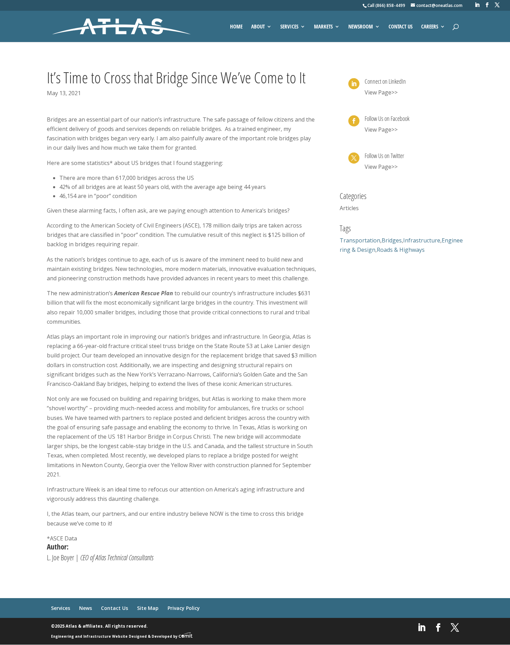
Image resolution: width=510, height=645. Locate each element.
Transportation (360, 240)
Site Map (148, 608)
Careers (429, 27)
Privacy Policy (184, 608)
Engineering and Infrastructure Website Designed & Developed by (115, 636)
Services (289, 27)
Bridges (392, 240)
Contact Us (401, 27)
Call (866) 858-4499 (386, 5)
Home (236, 27)
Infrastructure (421, 240)
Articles (349, 208)
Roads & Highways (401, 250)
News (85, 608)
